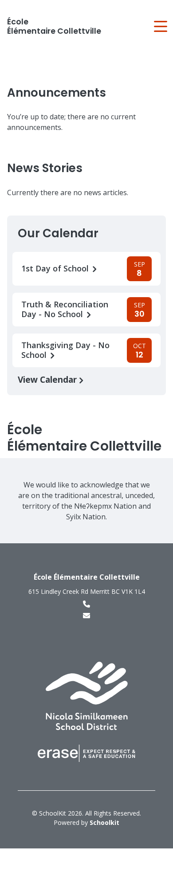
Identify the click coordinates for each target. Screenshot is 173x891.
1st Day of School (56, 268)
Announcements (56, 93)
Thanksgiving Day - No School (65, 350)
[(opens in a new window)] (87, 695)
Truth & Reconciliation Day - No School (64, 309)
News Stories (45, 168)
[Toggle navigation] (160, 26)
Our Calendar (58, 233)
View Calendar (48, 379)
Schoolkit (104, 822)
